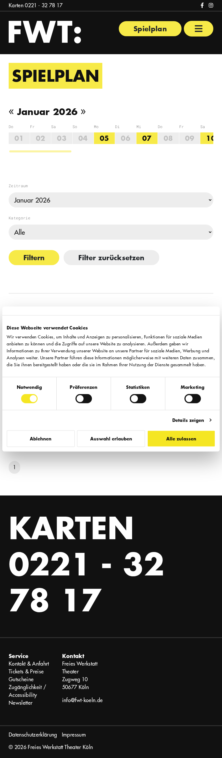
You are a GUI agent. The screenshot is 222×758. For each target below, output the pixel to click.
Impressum (74, 734)
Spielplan (150, 28)
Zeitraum (18, 185)
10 (211, 138)
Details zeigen (188, 420)
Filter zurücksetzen (111, 257)
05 (104, 138)
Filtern (34, 257)
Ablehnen (40, 438)
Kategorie (19, 218)
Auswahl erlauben (111, 438)
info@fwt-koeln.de (82, 700)
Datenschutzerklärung (33, 734)
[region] (111, 138)
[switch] (83, 398)
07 (147, 138)
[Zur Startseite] (45, 31)
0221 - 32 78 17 (43, 5)
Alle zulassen (181, 438)
